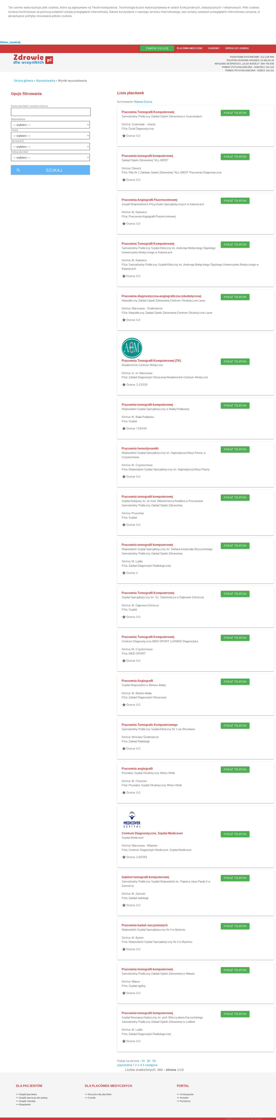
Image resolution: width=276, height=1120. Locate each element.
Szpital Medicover (133, 837)
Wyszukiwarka (45, 80)
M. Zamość (139, 893)
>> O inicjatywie (185, 1094)
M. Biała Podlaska (143, 416)
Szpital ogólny (137, 985)
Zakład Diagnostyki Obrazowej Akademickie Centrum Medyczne (168, 377)
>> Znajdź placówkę (26, 1094)
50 (154, 1061)
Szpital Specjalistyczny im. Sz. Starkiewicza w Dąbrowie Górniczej (163, 597)
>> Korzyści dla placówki (98, 1094)
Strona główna (23, 80)
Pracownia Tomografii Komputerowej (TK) (151, 360)
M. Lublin (137, 561)
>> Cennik (90, 1097)
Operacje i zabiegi (237, 48)
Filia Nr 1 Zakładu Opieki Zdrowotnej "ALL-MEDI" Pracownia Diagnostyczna (175, 172)
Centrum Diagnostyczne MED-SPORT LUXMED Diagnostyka (160, 641)
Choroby (214, 48)
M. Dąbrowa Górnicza (145, 605)
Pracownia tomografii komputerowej (147, 155)
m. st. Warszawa (142, 373)
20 (148, 1061)
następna (151, 1065)
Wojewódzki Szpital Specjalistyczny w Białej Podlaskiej (155, 409)
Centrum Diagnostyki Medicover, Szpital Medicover (160, 849)
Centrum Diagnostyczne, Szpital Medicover (152, 833)
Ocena (148, 101)
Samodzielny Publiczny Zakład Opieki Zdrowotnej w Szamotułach (162, 116)
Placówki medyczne (189, 48)
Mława (136, 981)
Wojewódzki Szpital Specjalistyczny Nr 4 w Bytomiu (153, 929)
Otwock (136, 168)
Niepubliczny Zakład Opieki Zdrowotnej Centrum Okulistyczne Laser (163, 300)
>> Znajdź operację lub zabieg (31, 1097)
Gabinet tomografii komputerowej (145, 877)
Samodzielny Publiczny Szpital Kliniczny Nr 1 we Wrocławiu (158, 729)
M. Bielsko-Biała (142, 693)
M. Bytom (138, 937)
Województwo (18, 119)
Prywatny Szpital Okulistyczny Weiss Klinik (148, 773)
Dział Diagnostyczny (141, 128)
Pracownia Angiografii (137, 680)
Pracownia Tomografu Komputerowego (150, 724)
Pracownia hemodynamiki (140, 448)
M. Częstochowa (142, 465)
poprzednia (124, 1065)
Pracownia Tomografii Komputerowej (148, 112)
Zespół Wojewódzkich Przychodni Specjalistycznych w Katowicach (163, 204)
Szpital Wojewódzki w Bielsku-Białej (144, 685)
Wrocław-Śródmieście (145, 737)
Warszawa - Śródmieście (147, 308)
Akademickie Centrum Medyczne (142, 365)
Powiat (14, 130)
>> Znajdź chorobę (25, 1101)
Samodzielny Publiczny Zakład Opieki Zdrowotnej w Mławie (158, 973)
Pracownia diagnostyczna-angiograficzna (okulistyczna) (161, 296)
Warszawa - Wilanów (144, 845)
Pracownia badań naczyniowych (145, 925)
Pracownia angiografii (137, 768)
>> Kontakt (183, 1097)
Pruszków (138, 513)
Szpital (133, 421)
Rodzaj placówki (19, 152)
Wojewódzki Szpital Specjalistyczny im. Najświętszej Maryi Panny (169, 469)
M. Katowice (139, 212)
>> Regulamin (23, 1104)
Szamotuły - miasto (143, 124)
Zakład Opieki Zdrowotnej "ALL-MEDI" (145, 160)
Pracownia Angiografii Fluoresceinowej (149, 199)
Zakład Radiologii (139, 741)
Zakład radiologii (138, 898)
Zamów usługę (157, 48)
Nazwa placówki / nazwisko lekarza (29, 106)
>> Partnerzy (184, 1101)
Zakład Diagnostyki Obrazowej (147, 697)
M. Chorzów (139, 781)
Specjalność (17, 141)
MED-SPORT (137, 653)
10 (143, 1061)
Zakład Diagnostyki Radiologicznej (150, 565)
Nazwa (138, 101)
